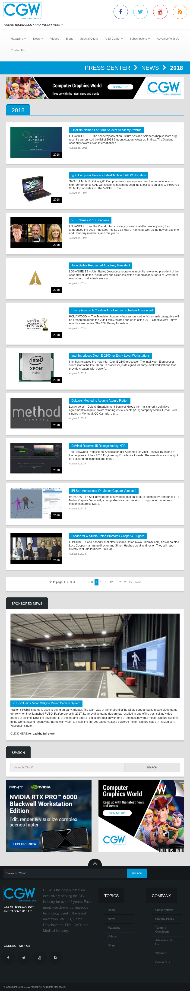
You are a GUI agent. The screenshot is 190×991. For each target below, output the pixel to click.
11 (106, 582)
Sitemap (160, 953)
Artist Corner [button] (112, 38)
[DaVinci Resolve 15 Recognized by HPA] (36, 458)
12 (111, 582)
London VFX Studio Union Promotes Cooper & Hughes (108, 536)
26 (125, 582)
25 (121, 582)
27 (130, 582)
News (151, 67)
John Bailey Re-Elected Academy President (100, 265)
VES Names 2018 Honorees (90, 220)
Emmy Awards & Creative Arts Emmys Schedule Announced (112, 310)
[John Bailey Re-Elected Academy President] (36, 277)
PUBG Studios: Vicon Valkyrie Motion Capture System (46, 703)
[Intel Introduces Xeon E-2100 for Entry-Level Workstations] (36, 368)
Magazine (114, 927)
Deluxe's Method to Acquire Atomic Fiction (99, 400)
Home (112, 910)
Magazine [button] (17, 38)
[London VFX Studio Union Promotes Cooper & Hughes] (36, 548)
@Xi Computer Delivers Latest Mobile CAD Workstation (108, 175)
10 (101, 582)
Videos (54, 38)
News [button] (37, 38)
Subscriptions (164, 910)
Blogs (69, 38)
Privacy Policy (164, 919)
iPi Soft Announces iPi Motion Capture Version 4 (103, 490)
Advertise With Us (168, 38)
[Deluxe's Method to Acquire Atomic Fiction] (36, 413)
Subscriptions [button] (139, 38)
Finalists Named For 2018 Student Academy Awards (106, 130)
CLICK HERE (19, 733)
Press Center (108, 67)
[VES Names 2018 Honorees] (36, 232)
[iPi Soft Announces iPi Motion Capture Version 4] (36, 503)
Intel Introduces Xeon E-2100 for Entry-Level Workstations (110, 355)
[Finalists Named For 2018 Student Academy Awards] (36, 142)
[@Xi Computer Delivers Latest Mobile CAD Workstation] (36, 187)
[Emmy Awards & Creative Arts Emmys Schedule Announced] (36, 322)
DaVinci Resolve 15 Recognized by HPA (98, 446)
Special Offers (89, 38)
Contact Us (18, 50)
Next (138, 582)
